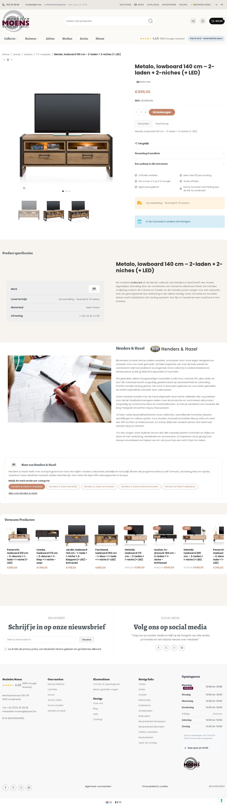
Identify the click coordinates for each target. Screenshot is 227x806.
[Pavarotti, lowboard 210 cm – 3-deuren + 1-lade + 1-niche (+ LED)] (18, 535)
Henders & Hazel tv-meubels (26, 486)
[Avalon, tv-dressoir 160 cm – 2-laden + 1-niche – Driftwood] (165, 535)
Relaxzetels (145, 700)
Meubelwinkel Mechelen (151, 726)
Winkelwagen (162, 112)
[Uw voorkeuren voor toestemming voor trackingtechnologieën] (222, 801)
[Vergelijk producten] (193, 21)
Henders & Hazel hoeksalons (180, 486)
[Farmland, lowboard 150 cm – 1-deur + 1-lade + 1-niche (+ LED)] (106, 535)
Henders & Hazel (56, 710)
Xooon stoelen (55, 705)
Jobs (95, 714)
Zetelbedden (145, 710)
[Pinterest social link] (182, 648)
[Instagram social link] (174, 648)
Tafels (142, 684)
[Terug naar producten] (8, 60)
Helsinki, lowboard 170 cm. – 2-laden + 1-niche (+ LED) (134, 554)
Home (5, 54)
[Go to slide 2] (66, 191)
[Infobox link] (10, 4)
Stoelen (143, 694)
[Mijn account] (203, 21)
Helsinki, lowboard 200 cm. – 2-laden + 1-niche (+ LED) (193, 554)
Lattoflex (52, 689)
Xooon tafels (55, 700)
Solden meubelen (148, 732)
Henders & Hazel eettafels (63, 486)
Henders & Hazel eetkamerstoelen (139, 486)
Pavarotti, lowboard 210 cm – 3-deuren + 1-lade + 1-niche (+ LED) (17, 556)
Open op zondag (148, 742)
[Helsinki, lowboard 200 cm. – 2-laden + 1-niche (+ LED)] (194, 535)
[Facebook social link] (158, 648)
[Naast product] (12, 60)
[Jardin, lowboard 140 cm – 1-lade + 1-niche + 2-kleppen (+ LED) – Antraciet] (76, 535)
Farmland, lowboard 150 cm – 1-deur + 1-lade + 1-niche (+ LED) (106, 554)
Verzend (86, 639)
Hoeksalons (145, 705)
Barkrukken (144, 716)
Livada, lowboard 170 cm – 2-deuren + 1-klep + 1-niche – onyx (47, 556)
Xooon (51, 694)
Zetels (142, 689)
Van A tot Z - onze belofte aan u (206, 38)
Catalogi (97, 719)
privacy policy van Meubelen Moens (43, 649)
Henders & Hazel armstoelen (99, 486)
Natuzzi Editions (56, 684)
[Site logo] (15, 20)
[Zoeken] (150, 21)
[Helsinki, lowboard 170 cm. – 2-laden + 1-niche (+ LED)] (135, 535)
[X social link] (166, 648)
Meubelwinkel (146, 737)
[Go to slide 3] (69, 191)
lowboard (136, 282)
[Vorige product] (4, 60)
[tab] (143, 123)
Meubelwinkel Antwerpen (152, 721)
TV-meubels (43, 54)
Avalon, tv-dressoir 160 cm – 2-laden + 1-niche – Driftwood (165, 556)
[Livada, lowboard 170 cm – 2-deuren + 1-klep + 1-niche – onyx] (47, 535)
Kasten (28, 54)
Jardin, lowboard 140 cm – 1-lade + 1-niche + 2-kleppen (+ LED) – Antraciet (76, 556)
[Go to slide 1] (63, 191)
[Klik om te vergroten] (24, 188)
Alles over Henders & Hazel (23, 493)
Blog (95, 708)
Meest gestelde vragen (105, 689)
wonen (17, 54)
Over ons (98, 703)
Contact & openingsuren (106, 684)
